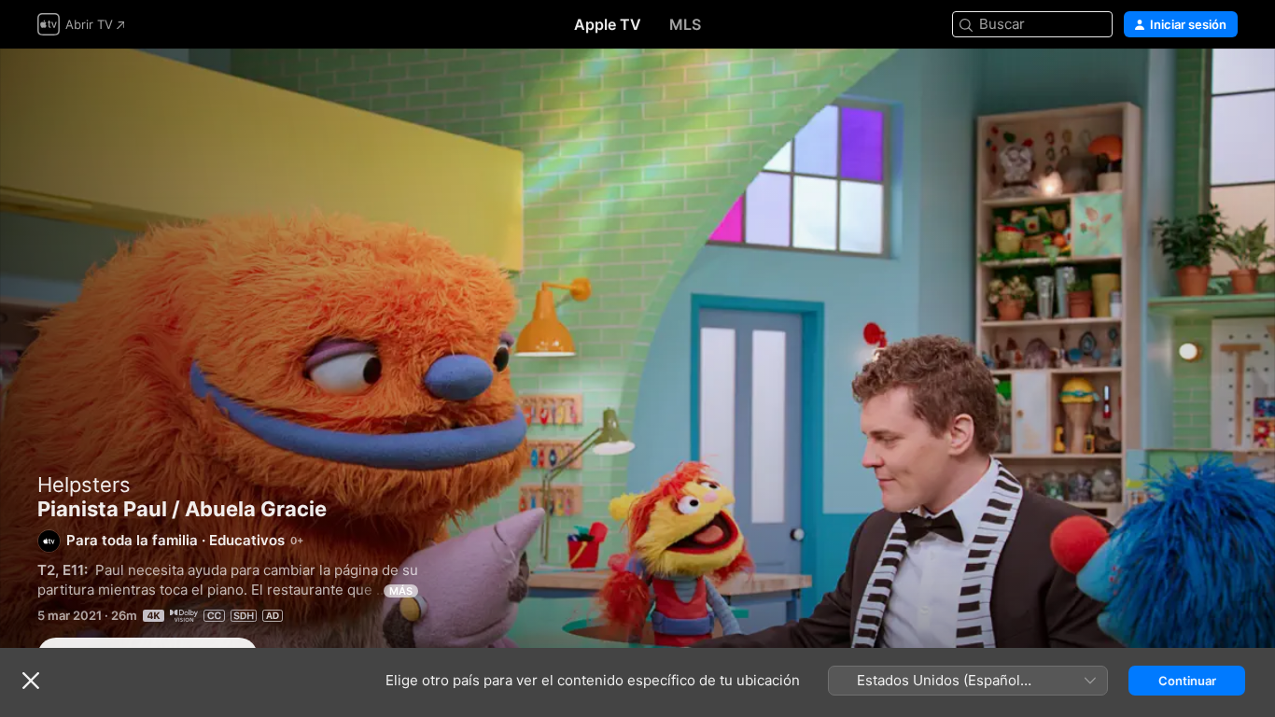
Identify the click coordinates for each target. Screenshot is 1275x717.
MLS (685, 24)
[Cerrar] (30, 680)
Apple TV (607, 24)
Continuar (1187, 680)
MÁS (401, 591)
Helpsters (84, 484)
